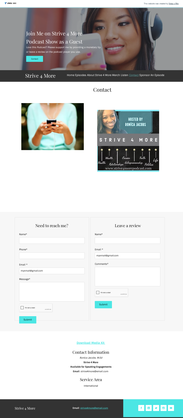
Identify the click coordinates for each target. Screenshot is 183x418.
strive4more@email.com (94, 371)
